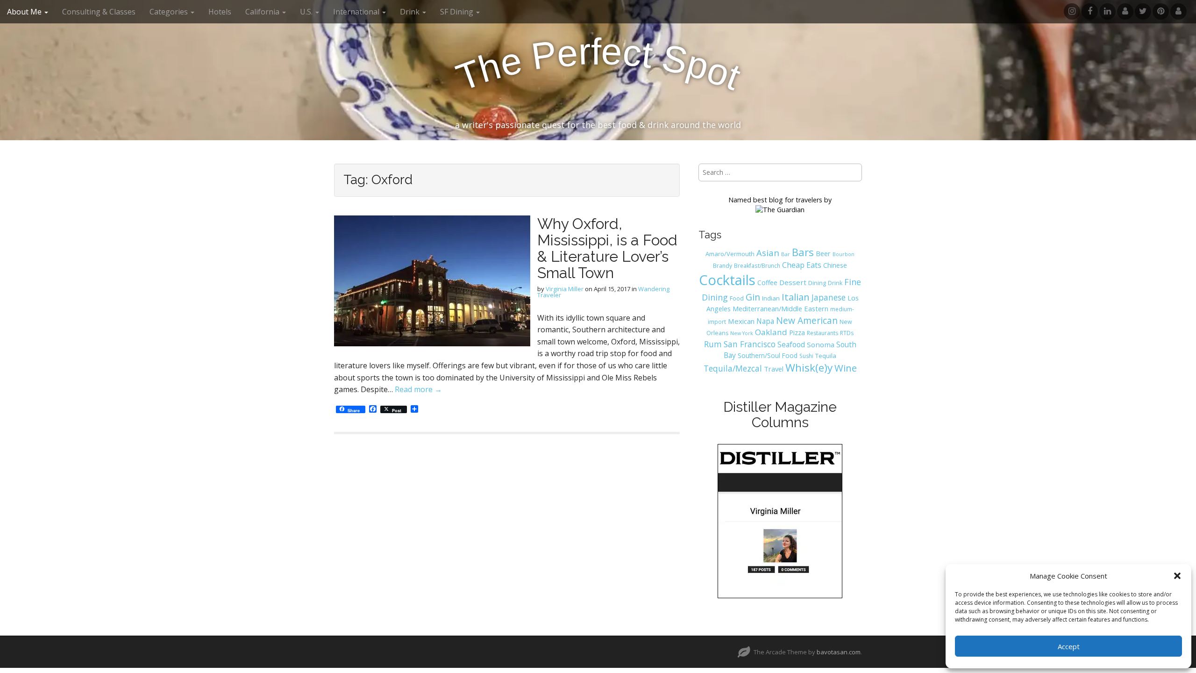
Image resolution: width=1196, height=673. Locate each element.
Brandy (722, 266)
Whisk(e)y (809, 367)
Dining (817, 283)
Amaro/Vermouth (730, 254)
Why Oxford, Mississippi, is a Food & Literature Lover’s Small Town (607, 248)
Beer (823, 253)
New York (741, 333)
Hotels (219, 12)
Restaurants (822, 333)
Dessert (792, 282)
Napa (765, 321)
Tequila (825, 355)
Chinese (835, 265)
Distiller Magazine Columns (780, 414)
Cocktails (727, 280)
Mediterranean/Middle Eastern (780, 308)
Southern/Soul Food (767, 355)
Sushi (806, 356)
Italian (796, 296)
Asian (767, 252)
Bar (785, 254)
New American (807, 320)
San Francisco (750, 344)
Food (737, 298)
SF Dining (457, 12)
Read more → (418, 389)
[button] (1177, 575)
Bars (803, 252)
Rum (713, 344)
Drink (835, 283)
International (357, 12)
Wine (845, 367)
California (263, 12)
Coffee (767, 282)
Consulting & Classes (98, 12)
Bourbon (843, 254)
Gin (753, 297)
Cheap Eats (801, 265)
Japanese (829, 297)
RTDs (847, 333)
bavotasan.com (839, 652)
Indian (771, 298)
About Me (25, 12)
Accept (1069, 646)
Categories (170, 12)
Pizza (797, 332)
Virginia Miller (565, 289)
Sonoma (820, 344)
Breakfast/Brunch (757, 265)
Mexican (741, 321)
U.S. (307, 12)
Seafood (791, 344)
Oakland (771, 332)
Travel (773, 368)
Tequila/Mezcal (733, 368)
